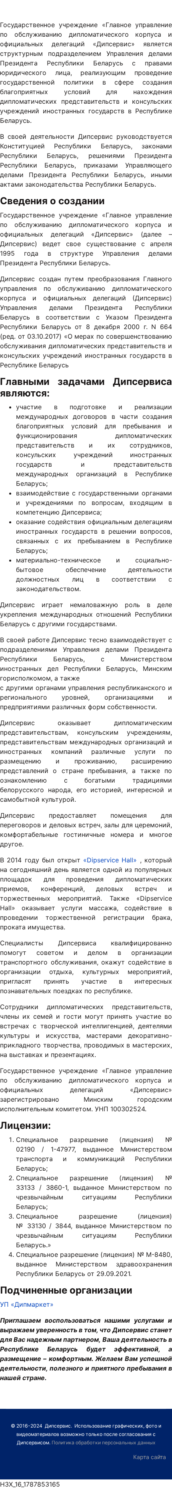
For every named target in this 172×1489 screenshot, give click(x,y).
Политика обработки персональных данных (104, 1443)
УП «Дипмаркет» (27, 1304)
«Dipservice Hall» (110, 860)
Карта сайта (149, 1457)
